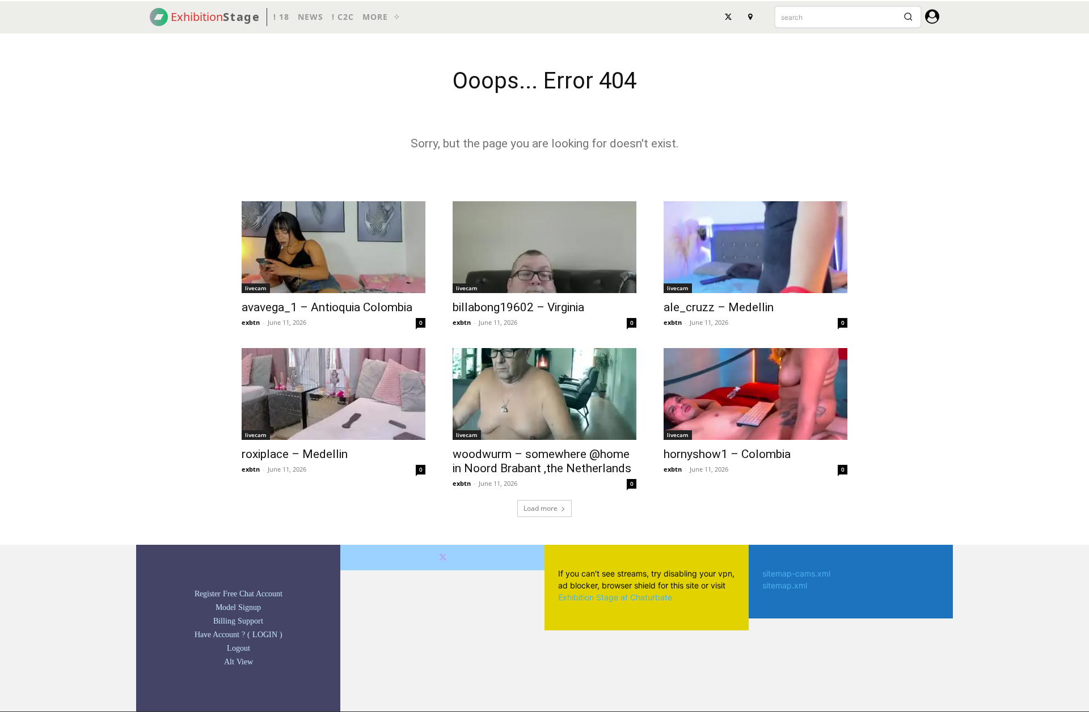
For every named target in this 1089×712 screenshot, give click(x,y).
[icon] (932, 18)
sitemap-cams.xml (796, 573)
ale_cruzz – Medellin (719, 307)
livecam (256, 288)
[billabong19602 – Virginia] (544, 247)
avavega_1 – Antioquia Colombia (327, 307)
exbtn (251, 322)
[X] (728, 17)
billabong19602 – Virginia (518, 307)
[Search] (908, 17)
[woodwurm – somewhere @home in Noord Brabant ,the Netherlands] (544, 394)
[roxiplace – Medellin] (333, 394)
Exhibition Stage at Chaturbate (615, 597)
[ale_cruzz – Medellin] (755, 247)
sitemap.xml (784, 585)
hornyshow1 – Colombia (727, 454)
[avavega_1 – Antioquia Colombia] (333, 247)
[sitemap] (749, 17)
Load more (541, 508)
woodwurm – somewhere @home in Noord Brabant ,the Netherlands (542, 461)
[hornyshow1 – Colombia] (755, 394)
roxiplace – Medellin (295, 454)
